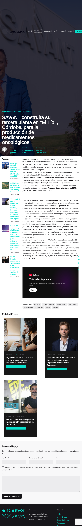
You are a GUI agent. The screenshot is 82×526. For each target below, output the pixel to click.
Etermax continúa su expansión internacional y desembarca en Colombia (20, 422)
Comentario (6, 474)
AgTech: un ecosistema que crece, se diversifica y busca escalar (15, 187)
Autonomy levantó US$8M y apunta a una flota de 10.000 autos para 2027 (15, 169)
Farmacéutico (61, 304)
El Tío (45, 304)
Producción (39, 307)
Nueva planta (28, 307)
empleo (51, 304)
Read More (10, 371)
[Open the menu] (5, 31)
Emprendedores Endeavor (11, 112)
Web (57, 458)
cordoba (37, 304)
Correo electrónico (36, 458)
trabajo (55, 307)
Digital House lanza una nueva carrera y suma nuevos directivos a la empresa (19, 360)
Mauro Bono (72, 304)
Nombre (5, 458)
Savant (48, 307)
